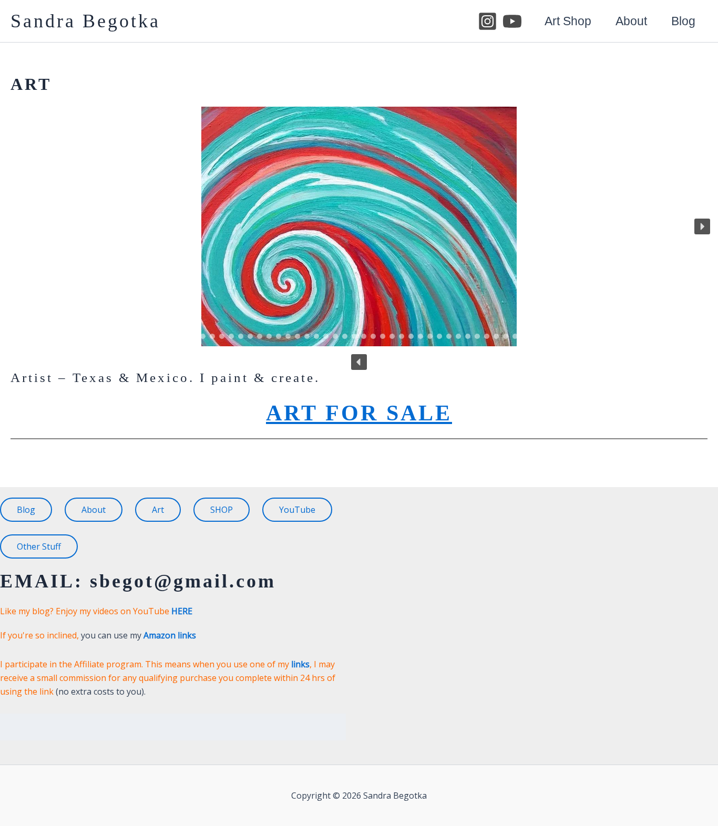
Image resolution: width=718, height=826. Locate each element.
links (300, 664)
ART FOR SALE (359, 413)
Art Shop (568, 21)
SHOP (221, 509)
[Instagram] (487, 21)
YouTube (297, 509)
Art (158, 509)
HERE (181, 611)
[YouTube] (512, 21)
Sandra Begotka (85, 21)
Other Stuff (39, 546)
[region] (359, 238)
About (631, 21)
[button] (702, 226)
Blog (683, 21)
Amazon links (169, 635)
